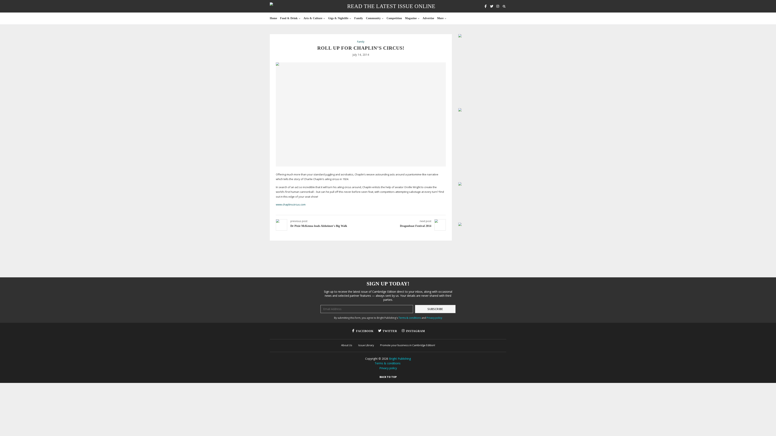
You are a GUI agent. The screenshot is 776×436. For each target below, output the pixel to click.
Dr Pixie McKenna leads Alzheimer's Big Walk (318, 225)
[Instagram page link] (498, 6)
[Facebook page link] (486, 6)
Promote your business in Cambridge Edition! (407, 345)
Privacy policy (434, 318)
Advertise (428, 18)
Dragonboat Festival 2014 (415, 225)
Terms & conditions (410, 318)
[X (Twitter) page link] (492, 6)
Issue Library (366, 345)
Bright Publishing (400, 359)
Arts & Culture (313, 18)
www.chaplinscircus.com (291, 204)
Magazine (411, 18)
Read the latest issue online (391, 6)
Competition (394, 18)
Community (373, 18)
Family (358, 18)
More (440, 18)
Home (273, 18)
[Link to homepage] (284, 6)
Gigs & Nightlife (338, 18)
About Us (346, 345)
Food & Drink (289, 18)
